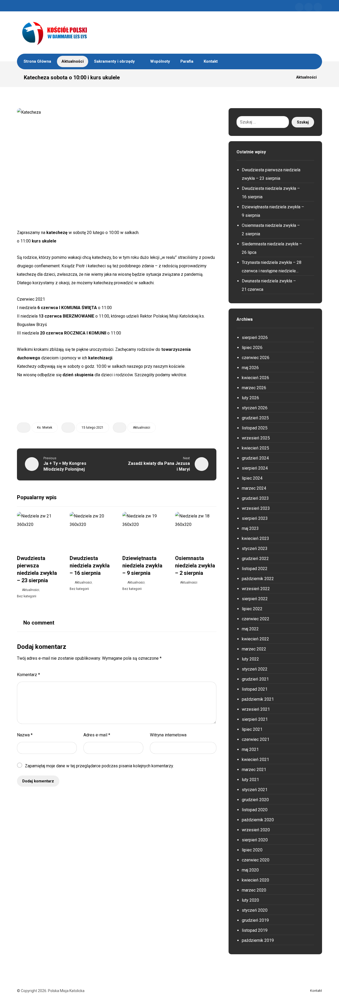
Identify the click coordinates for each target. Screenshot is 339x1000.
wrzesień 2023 (256, 508)
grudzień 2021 (255, 679)
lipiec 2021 (252, 729)
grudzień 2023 (255, 498)
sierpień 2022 (255, 598)
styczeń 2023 (254, 548)
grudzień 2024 (255, 458)
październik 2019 (258, 940)
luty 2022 (250, 659)
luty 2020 (250, 900)
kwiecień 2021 (255, 759)
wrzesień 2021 (256, 709)
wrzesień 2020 (256, 829)
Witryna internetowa (168, 734)
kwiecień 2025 (255, 448)
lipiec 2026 (252, 347)
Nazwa (25, 734)
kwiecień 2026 (255, 377)
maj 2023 (250, 528)
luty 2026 (250, 397)
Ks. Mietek (44, 427)
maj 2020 (250, 870)
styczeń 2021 (254, 789)
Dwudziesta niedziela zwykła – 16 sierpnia (271, 192)
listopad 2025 (254, 427)
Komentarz (28, 674)
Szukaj (303, 122)
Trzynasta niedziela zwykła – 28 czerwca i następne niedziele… (271, 266)
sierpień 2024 (255, 468)
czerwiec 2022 (255, 618)
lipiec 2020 (252, 849)
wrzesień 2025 (256, 438)
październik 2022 (258, 578)
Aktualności (141, 427)
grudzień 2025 (255, 417)
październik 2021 (258, 699)
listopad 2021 (254, 689)
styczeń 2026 (254, 407)
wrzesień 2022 (256, 588)
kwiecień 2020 (255, 880)
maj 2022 (250, 628)
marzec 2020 (254, 890)
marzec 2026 (254, 387)
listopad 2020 (254, 809)
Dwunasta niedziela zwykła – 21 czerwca (269, 285)
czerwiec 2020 (255, 860)
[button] (299, 7)
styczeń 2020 (254, 910)
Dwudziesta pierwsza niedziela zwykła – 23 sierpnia (271, 174)
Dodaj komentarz (38, 781)
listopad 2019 (254, 930)
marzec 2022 (254, 649)
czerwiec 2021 (255, 739)
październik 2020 (258, 819)
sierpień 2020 (255, 839)
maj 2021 (250, 749)
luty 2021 (250, 779)
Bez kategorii (26, 596)
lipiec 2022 (252, 608)
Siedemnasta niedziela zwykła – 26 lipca (272, 248)
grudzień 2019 (255, 920)
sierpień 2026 (255, 337)
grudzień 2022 (255, 558)
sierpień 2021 (255, 719)
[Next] (211, 498)
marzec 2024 (254, 488)
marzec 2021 (254, 769)
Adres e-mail (96, 734)
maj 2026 (250, 367)
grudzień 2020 (255, 799)
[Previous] (202, 498)
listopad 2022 (254, 568)
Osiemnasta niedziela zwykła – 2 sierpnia (271, 229)
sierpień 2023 (255, 518)
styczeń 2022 (254, 669)
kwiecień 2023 (255, 538)
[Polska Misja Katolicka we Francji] (82, 32)
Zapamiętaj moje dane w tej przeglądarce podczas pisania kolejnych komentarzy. (99, 765)
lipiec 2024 (252, 478)
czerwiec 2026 (255, 357)
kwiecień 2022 (255, 638)
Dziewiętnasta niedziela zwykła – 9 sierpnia (273, 211)
